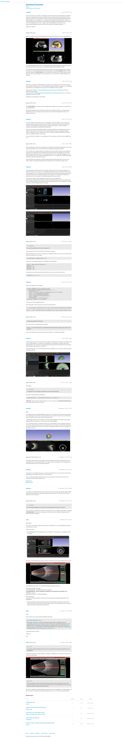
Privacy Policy (52, 733)
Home (27, 733)
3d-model (38, 8)
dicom (31, 709)
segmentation (30, 8)
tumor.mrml (29, 480)
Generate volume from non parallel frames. (36, 707)
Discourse (33, 736)
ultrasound (39, 714)
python (35, 8)
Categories (32, 733)
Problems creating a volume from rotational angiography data (40, 722)
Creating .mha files (30, 702)
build (27, 8)
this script (42, 66)
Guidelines (37, 733)
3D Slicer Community (5, 1)
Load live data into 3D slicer (32, 717)
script (51, 110)
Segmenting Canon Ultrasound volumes (35, 712)
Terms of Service (44, 733)
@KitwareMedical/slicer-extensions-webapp (47, 90)
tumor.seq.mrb (30, 482)
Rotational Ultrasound (34, 4)
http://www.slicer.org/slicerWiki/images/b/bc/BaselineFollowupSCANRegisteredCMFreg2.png (45, 92)
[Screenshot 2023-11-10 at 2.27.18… (47, 628)
